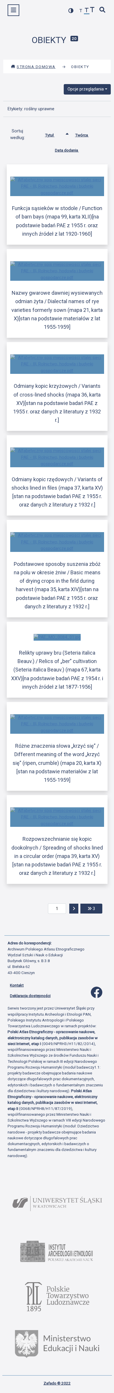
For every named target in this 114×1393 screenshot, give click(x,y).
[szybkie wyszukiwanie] (103, 10)
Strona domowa (36, 66)
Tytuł (50, 135)
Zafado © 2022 (57, 1383)
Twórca (82, 135)
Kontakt (17, 985)
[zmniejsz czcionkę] (81, 11)
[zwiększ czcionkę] (92, 10)
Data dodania (67, 150)
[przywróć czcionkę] (87, 11)
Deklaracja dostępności (30, 995)
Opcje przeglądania (86, 89)
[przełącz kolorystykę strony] (71, 10)
